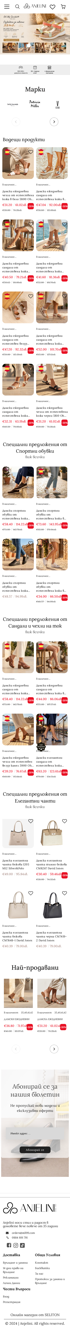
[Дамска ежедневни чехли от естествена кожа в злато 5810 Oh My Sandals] (51, 993)
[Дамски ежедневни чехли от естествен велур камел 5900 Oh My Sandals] (18, 729)
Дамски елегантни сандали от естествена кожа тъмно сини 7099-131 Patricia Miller (51, 761)
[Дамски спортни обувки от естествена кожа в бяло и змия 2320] (52, 554)
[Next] (54, 121)
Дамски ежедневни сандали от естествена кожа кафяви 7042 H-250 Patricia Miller (15, 689)
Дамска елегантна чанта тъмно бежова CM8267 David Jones (51, 864)
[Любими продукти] (52, 6)
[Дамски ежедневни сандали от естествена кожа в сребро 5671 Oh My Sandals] (52, 163)
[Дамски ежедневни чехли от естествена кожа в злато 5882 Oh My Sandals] (18, 993)
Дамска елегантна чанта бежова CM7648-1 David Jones (17, 936)
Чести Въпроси (16, 1289)
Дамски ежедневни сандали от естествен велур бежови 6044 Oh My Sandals (16, 340)
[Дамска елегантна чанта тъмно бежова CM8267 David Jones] (52, 832)
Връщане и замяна (15, 1262)
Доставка (11, 1255)
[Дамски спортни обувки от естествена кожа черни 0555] (18, 554)
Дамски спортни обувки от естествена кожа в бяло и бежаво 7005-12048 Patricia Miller (50, 514)
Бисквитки (42, 1268)
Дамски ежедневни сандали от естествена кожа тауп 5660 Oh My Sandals (15, 267)
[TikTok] (22, 1245)
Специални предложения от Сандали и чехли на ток (35, 622)
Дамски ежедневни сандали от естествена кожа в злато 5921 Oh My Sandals (50, 689)
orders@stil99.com (23, 1233)
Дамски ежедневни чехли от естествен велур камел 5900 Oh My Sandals (17, 761)
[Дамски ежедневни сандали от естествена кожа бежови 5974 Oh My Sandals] (52, 307)
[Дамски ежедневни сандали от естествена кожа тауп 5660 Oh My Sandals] (18, 235)
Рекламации (10, 1277)
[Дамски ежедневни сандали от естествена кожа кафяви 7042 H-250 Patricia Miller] (18, 657)
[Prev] (16, 121)
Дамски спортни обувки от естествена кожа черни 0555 (15, 587)
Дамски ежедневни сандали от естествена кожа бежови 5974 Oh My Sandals (49, 340)
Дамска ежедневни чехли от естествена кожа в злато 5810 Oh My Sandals (51, 1019)
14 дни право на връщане (13, 1270)
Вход (6, 1296)
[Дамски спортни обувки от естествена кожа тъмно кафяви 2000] (18, 482)
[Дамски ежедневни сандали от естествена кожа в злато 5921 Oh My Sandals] (52, 657)
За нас (39, 1273)
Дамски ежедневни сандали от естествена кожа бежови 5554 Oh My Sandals (16, 412)
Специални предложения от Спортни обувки (35, 447)
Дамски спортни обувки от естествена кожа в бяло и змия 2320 (50, 587)
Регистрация (11, 1302)
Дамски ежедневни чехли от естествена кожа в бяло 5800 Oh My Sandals (18, 195)
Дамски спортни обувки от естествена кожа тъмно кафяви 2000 (16, 514)
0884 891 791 (20, 1237)
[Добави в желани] (30, 151)
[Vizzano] (58, 104)
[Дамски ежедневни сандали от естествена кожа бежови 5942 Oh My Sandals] (52, 235)
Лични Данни (11, 1283)
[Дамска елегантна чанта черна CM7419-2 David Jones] (52, 904)
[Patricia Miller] (35, 104)
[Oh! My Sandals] (12, 104)
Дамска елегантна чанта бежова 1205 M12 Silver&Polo (15, 864)
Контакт (41, 1262)
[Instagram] (15, 1245)
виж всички (35, 457)
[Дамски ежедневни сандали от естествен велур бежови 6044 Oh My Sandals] (18, 307)
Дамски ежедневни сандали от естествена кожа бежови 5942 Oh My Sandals (49, 267)
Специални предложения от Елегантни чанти (35, 797)
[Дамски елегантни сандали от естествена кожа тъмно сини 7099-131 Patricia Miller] (52, 729)
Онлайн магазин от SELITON (35, 1315)
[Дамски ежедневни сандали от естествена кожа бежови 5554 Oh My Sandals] (18, 379)
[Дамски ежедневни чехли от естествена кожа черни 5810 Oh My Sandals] (52, 379)
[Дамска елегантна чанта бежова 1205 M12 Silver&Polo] (18, 832)
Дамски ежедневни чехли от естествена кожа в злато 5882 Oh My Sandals (18, 1019)
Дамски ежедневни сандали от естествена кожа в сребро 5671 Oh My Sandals (50, 195)
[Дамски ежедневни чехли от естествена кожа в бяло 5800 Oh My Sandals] (18, 163)
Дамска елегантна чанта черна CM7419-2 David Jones (51, 936)
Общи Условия (47, 1255)
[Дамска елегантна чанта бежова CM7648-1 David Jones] (18, 904)
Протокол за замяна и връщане (50, 1281)
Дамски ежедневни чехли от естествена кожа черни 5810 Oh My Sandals (52, 412)
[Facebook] (9, 1245)
